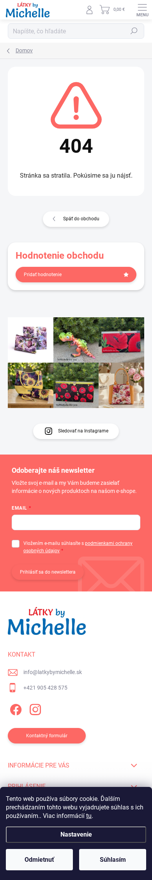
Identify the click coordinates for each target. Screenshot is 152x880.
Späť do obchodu (81, 218)
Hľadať (134, 31)
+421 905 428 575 (45, 688)
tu (89, 815)
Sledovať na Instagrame (83, 431)
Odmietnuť (39, 859)
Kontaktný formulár (46, 735)
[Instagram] (34, 708)
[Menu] (142, 9)
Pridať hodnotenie (43, 274)
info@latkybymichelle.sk (52, 672)
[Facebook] (14, 708)
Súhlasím (113, 859)
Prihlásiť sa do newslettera (48, 572)
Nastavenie (76, 834)
